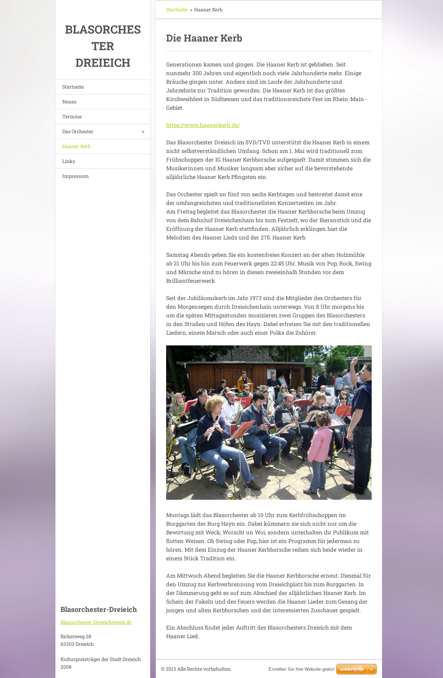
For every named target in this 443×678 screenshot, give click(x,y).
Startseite (73, 86)
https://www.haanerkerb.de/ (203, 124)
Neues (69, 101)
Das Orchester (77, 131)
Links (68, 161)
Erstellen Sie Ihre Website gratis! (302, 669)
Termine (72, 116)
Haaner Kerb (76, 146)
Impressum (75, 176)
